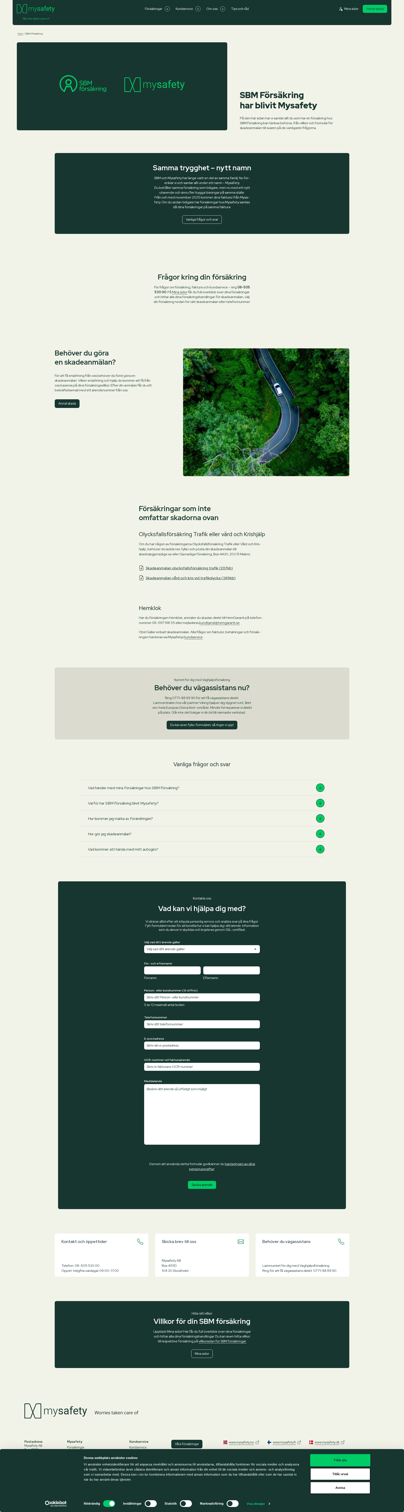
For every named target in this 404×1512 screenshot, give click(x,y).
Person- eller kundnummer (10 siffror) (171, 990)
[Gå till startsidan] (35, 8)
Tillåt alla (340, 1460)
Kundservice (184, 9)
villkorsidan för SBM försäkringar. (222, 1341)
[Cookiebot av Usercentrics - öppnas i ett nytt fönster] (55, 1504)
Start (20, 33)
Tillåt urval (340, 1474)
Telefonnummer (155, 1017)
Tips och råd (240, 9)
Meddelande (153, 1081)
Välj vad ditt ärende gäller (162, 942)
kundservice (193, 637)
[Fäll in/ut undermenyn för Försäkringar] (167, 8)
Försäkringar (153, 9)
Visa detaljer (256, 1503)
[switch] (151, 1503)
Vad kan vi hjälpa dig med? (202, 908)
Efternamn (210, 978)
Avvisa (340, 1487)
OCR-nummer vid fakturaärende (167, 1060)
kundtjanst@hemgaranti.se (219, 623)
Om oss (212, 9)
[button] (202, 787)
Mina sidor (179, 292)
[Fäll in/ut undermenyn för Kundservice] (198, 8)
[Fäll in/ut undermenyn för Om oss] (222, 8)
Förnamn (150, 978)
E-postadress (154, 1038)
